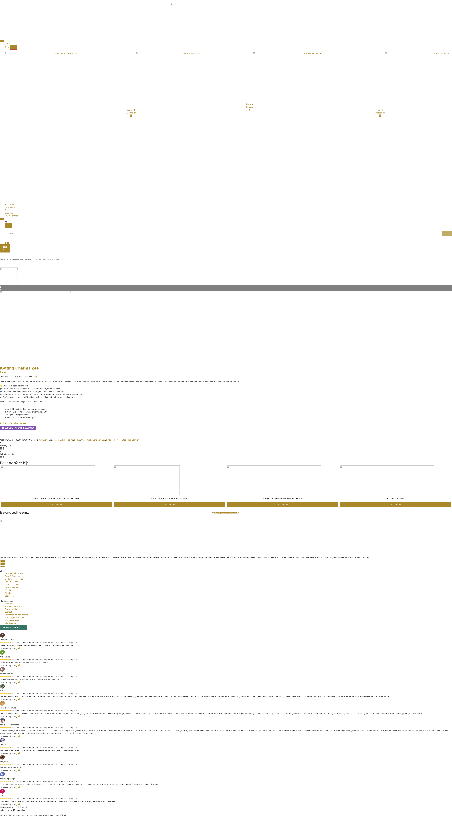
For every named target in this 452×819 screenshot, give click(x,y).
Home (2, 259)
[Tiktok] (9, 563)
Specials (226, 512)
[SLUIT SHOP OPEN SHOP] (13, 47)
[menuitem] (70, 112)
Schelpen (97, 440)
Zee (103, 440)
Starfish (135, 440)
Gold (83, 440)
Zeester (55, 440)
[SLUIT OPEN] (8, 225)
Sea (129, 440)
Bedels (77, 440)
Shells (89, 440)
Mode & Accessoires (14, 259)
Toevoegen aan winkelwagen (18, 428)
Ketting (109, 440)
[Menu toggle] (2, 41)
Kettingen (37, 259)
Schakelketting (66, 440)
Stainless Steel (120, 440)
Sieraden (28, 259)
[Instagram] (3, 563)
